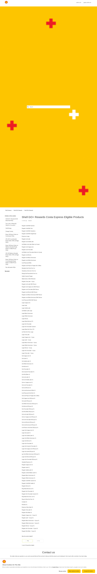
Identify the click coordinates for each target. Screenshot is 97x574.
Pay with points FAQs (11, 267)
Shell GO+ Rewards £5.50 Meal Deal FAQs (12, 219)
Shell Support (8, 210)
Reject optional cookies (74, 571)
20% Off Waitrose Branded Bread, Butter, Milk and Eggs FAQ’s (12, 255)
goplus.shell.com (87, 2)
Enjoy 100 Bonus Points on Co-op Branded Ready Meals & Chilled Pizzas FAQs (12, 262)
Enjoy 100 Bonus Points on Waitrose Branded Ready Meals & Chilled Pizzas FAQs (12, 248)
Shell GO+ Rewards (18, 210)
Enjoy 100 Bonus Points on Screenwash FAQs (12, 235)
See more (7, 271)
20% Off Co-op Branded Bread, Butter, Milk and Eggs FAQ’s (12, 240)
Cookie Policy (55, 567)
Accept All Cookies (88, 571)
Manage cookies (62, 571)
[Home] (6, 3)
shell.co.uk (78, 2)
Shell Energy (8, 228)
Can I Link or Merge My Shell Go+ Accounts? (11, 224)
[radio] (27, 540)
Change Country (9, 231)
